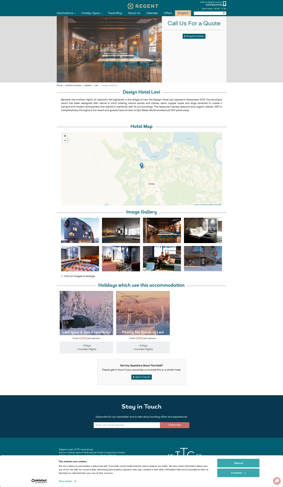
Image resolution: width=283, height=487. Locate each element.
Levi (96, 85)
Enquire (183, 13)
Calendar (152, 13)
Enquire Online (195, 36)
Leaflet (196, 204)
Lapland (88, 85)
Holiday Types (91, 13)
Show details (65, 481)
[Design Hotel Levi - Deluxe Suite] (80, 258)
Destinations (65, 13)
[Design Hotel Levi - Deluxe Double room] (203, 230)
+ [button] (65, 136)
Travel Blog (115, 13)
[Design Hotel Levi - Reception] (121, 230)
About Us (134, 13)
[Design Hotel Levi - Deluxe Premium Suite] (121, 258)
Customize (236, 472)
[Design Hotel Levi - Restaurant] (162, 230)
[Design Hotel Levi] (141, 166)
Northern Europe (73, 85)
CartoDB (218, 204)
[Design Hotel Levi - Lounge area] (162, 258)
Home (59, 85)
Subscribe (175, 424)
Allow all (238, 463)
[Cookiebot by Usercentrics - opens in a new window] (39, 481)
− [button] (65, 140)
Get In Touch (142, 377)
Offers (168, 13)
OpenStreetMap (207, 204)
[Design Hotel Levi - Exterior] (80, 230)
